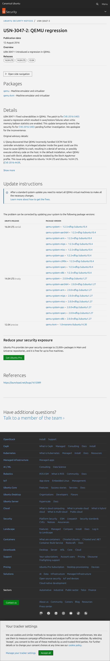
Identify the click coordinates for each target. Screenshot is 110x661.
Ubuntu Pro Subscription (51, 567)
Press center (45, 606)
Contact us (11, 602)
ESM (62, 518)
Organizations (46, 494)
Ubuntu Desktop (12, 494)
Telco (83, 590)
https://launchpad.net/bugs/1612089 (22, 382)
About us (43, 601)
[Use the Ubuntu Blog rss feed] (86, 614)
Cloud (6, 508)
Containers (9, 539)
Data (46, 574)
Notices (51, 522)
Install (42, 439)
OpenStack (9, 439)
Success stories (58, 487)
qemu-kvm (8, 95)
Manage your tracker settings (21, 653)
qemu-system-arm (55, 238)
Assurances (63, 522)
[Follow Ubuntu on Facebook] (49, 614)
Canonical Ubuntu (11, 3)
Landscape (9, 529)
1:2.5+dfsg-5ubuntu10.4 (75, 226)
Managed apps (46, 460)
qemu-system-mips (55, 244)
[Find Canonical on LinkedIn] (56, 614)
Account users (68, 556)
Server (54, 549)
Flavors (74, 494)
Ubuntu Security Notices (18, 20)
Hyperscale (45, 501)
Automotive (45, 590)
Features (43, 487)
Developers (62, 494)
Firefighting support (49, 560)
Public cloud (76, 511)
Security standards (89, 518)
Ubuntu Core (10, 487)
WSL (62, 549)
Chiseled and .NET (91, 539)
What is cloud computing (51, 508)
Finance (92, 590)
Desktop (43, 549)
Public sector (71, 590)
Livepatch (72, 518)
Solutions (8, 574)
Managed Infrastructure (79, 574)
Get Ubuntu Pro (14, 357)
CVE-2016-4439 (12, 162)
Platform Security (48, 518)
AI (40, 574)
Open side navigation (19, 74)
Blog (77, 601)
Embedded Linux (60, 480)
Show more (9, 170)
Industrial (58, 590)
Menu (105, 4)
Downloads (9, 549)
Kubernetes (9, 453)
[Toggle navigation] (105, 11)
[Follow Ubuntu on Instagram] (64, 614)
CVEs (42, 522)
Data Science (59, 467)
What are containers (49, 539)
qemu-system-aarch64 (57, 232)
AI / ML (7, 467)
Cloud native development (52, 583)
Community (73, 473)
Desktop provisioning (78, 567)
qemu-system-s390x (56, 261)
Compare (68, 529)
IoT (5, 480)
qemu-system (53, 226)
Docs (84, 446)
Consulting (73, 446)
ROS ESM (44, 473)
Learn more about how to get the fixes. (30, 199)
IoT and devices (71, 578)
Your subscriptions (48, 556)
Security (7, 518)
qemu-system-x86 (55, 272)
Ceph (6, 446)
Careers (69, 601)
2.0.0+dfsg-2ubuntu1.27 (75, 278)
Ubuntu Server (10, 501)
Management (79, 480)
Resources (96, 453)
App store (44, 480)
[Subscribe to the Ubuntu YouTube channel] (71, 614)
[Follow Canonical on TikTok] (79, 614)
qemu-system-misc (55, 249)
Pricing (81, 556)
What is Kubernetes (49, 453)
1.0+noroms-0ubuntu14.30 (73, 324)
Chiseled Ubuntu (71, 539)
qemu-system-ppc (55, 255)
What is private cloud (78, 508)
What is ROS (58, 473)
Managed (60, 446)
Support (52, 439)
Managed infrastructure (15, 460)
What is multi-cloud (57, 511)
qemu (6, 91)
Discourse (93, 556)
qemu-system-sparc (56, 267)
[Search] (97, 4)
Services (73, 487)
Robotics (8, 473)
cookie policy (74, 645)
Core (69, 549)
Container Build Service (51, 542)
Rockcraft (70, 542)
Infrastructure (58, 574)
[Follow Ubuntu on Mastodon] (41, 614)
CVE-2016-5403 (71, 116)
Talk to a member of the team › (33, 417)
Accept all (46, 653)
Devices (95, 567)
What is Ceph (46, 446)
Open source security (50, 578)
